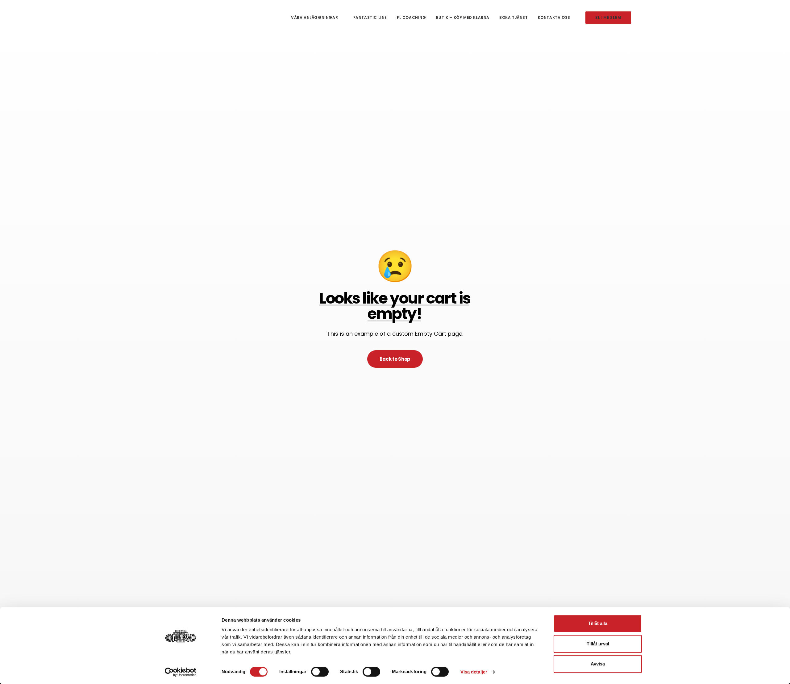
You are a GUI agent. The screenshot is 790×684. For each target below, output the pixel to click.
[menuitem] (317, 17)
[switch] (320, 672)
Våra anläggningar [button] (314, 17)
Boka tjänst (513, 17)
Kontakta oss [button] (554, 17)
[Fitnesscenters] (244, 17)
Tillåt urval (598, 643)
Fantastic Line (370, 17)
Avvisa (598, 663)
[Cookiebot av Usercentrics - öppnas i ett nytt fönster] (181, 672)
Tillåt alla (597, 623)
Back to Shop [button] (395, 359)
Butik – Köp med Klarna (462, 17)
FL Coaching (411, 17)
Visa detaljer (473, 671)
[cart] (698, 17)
